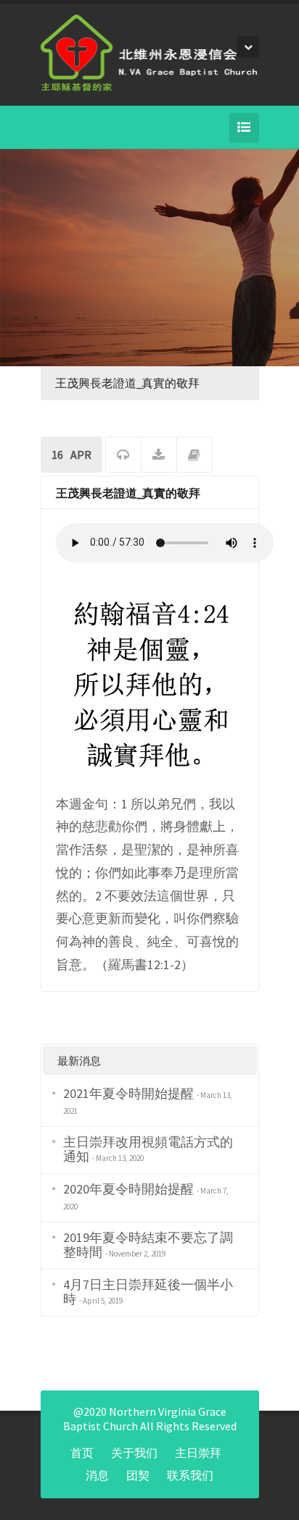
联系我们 (190, 1475)
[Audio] (123, 456)
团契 (138, 1475)
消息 (97, 1475)
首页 (82, 1452)
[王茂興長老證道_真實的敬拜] (150, 683)
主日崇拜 (198, 1452)
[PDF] (159, 456)
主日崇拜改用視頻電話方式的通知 (148, 1149)
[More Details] (194, 456)
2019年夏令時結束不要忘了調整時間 (148, 1244)
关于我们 (134, 1452)
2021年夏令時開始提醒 (128, 1093)
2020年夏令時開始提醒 (128, 1189)
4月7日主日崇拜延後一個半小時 (148, 1291)
